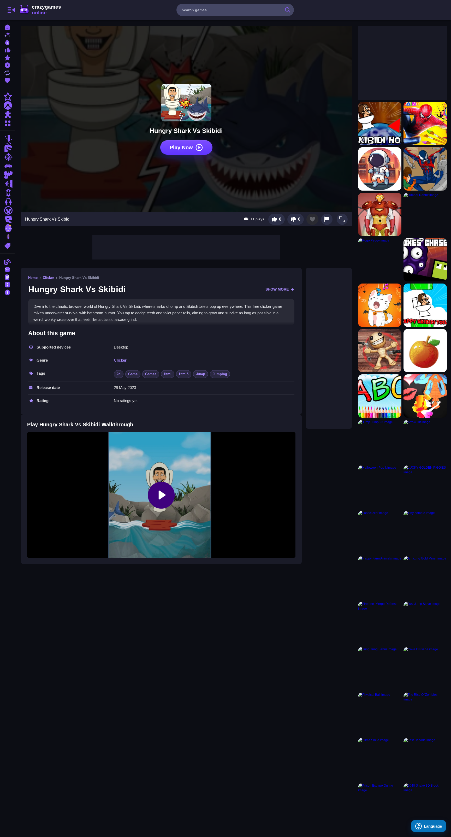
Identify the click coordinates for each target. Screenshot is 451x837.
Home (33, 278)
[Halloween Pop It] (379, 487)
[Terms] (7, 276)
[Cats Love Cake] (379, 305)
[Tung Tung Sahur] (379, 668)
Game (133, 374)
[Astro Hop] (379, 169)
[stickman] (7, 139)
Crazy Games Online (40, 10)
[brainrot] (7, 237)
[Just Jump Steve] (425, 623)
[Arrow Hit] (425, 441)
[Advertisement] (186, 246)
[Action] (7, 96)
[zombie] (7, 228)
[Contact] (7, 269)
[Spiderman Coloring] (425, 123)
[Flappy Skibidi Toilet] (425, 305)
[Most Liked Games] (7, 49)
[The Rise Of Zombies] (425, 714)
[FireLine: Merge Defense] (379, 623)
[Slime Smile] (379, 759)
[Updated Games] (7, 72)
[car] (7, 166)
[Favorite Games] (7, 80)
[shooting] (7, 157)
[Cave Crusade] (425, 668)
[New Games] (7, 34)
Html (167, 374)
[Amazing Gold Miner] (425, 577)
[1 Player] (7, 192)
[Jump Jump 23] (379, 441)
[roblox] (7, 219)
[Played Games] (7, 64)
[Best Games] (7, 42)
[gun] (7, 174)
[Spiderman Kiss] (425, 396)
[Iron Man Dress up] (379, 214)
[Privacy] (7, 292)
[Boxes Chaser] (425, 259)
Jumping (220, 374)
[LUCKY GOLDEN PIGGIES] (425, 487)
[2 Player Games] (7, 201)
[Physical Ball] (379, 714)
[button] (342, 219)
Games (150, 374)
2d (119, 374)
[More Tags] (7, 245)
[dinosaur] (7, 148)
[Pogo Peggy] (379, 259)
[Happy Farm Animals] (379, 577)
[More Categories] (7, 122)
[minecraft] (7, 210)
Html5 (183, 374)
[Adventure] (7, 105)
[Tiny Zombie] (425, 532)
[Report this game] (327, 219)
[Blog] (7, 261)
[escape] (7, 183)
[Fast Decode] (425, 759)
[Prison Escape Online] (379, 805)
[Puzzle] (7, 114)
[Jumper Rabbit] (425, 214)
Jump (200, 374)
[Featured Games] (7, 57)
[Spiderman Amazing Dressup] (425, 169)
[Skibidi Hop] (379, 123)
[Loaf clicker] (379, 532)
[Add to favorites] (312, 219)
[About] (7, 284)
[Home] (7, 27)
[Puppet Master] (379, 350)
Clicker (48, 278)
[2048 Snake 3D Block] (425, 805)
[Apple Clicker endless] (425, 350)
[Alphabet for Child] (379, 396)
